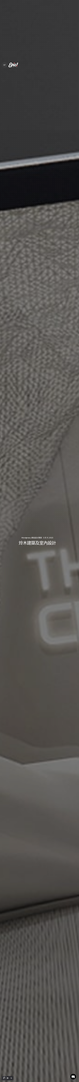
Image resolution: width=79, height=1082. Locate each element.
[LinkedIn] (7, 1078)
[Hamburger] (5, 65)
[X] (11, 1078)
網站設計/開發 (36, 538)
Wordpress (26, 538)
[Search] (4, 1077)
